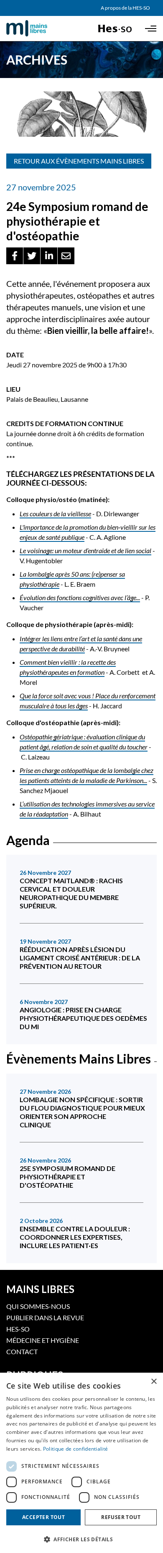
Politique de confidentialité (75, 1448)
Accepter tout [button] (43, 1517)
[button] (14, 255)
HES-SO (18, 1329)
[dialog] (81, 1463)
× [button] (153, 1382)
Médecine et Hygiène (42, 1340)
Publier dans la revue (45, 1317)
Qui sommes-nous (38, 1306)
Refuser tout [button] (120, 1517)
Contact (22, 1351)
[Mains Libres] (41, 28)
